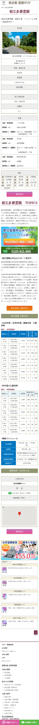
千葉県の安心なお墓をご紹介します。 (20, 594)
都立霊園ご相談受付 (19, 308)
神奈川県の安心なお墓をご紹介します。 (21, 568)
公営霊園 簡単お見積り (11, 690)
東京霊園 (7, 672)
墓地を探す (7, 697)
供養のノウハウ (9, 708)
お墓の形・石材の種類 (11, 702)
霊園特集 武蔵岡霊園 (9, 665)
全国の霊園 (5, 654)
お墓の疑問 (6, 694)
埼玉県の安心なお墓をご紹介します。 (20, 581)
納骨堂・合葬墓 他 (10, 705)
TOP (2, 7)
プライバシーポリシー (9, 651)
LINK (3, 658)
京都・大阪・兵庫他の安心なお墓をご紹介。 (22, 608)
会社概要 (4, 648)
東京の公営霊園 (7, 681)
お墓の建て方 (8, 710)
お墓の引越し (8, 713)
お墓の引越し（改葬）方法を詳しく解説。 (21, 621)
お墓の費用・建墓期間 (11, 699)
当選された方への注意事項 (12, 684)
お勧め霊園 (6, 669)
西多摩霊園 (7, 675)
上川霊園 (7, 678)
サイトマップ (6, 661)
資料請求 (19, 194)
